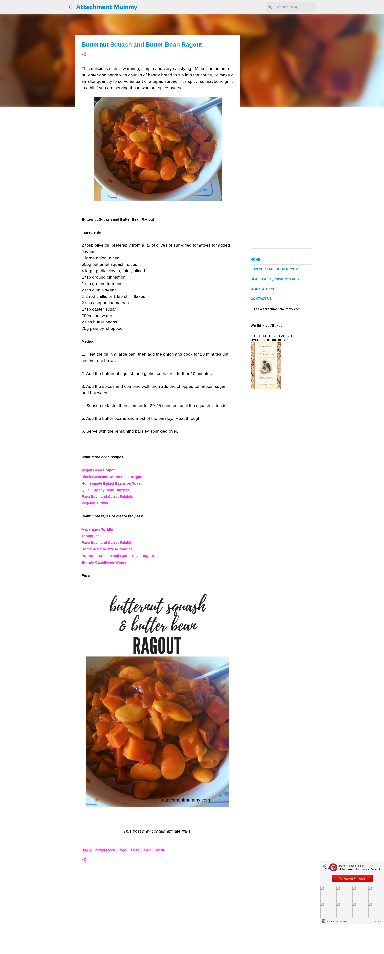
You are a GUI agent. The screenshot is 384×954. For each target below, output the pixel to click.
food (123, 850)
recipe (135, 850)
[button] (84, 54)
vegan (160, 850)
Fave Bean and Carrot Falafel (106, 543)
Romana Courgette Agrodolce (107, 549)
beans (87, 850)
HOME (255, 259)
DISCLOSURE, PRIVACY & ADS (275, 279)
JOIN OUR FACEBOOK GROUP (274, 269)
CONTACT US (261, 298)
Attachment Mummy (106, 6)
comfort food (105, 850)
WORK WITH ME (263, 289)
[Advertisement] (158, 920)
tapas (147, 850)
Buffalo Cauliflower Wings (104, 562)
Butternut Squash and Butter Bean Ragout (118, 556)
